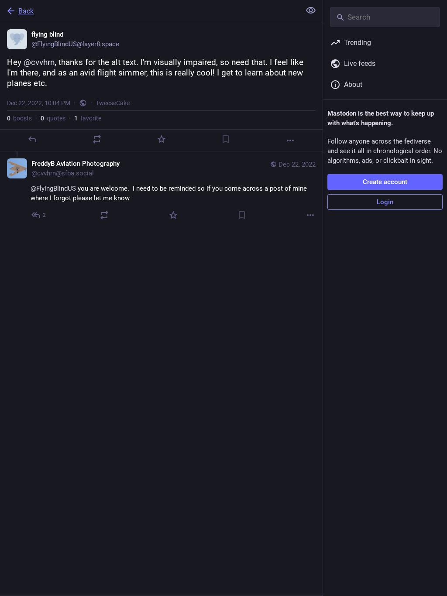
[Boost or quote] (97, 139)
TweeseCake (113, 102)
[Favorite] (161, 139)
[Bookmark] (225, 139)
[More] (290, 140)
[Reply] (32, 139)
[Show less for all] (311, 10)
